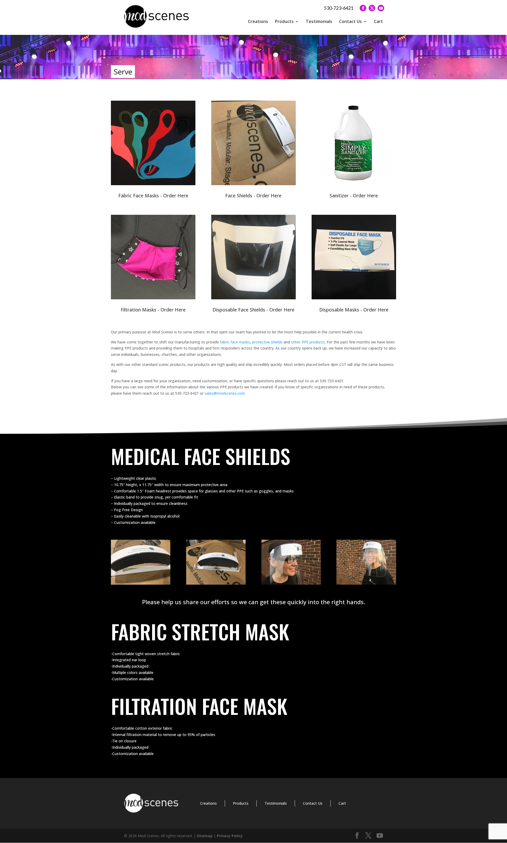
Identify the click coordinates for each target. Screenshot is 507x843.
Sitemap (205, 835)
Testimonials (319, 21)
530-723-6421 (339, 8)
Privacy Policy (230, 835)
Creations (258, 21)
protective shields (267, 341)
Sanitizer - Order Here (354, 195)
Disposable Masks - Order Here (353, 309)
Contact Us (350, 21)
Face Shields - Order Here (253, 195)
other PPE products (308, 341)
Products (284, 21)
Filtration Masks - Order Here (153, 309)
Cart (378, 21)
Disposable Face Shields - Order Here (253, 309)
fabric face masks (235, 341)
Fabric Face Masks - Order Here (153, 195)
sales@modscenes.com (225, 393)
